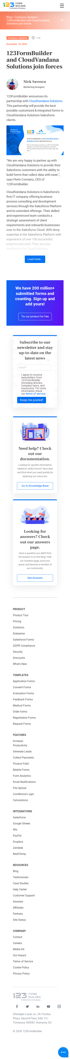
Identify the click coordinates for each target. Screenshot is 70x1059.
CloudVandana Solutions (45, 101)
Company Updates (26, 17)
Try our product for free (35, 316)
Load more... (35, 259)
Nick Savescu (34, 81)
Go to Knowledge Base (35, 485)
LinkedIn (38, 1006)
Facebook (17, 1006)
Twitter (27, 1006)
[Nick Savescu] (12, 84)
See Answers (35, 578)
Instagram (59, 1006)
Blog (9, 17)
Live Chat (63, 1052)
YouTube (48, 1006)
